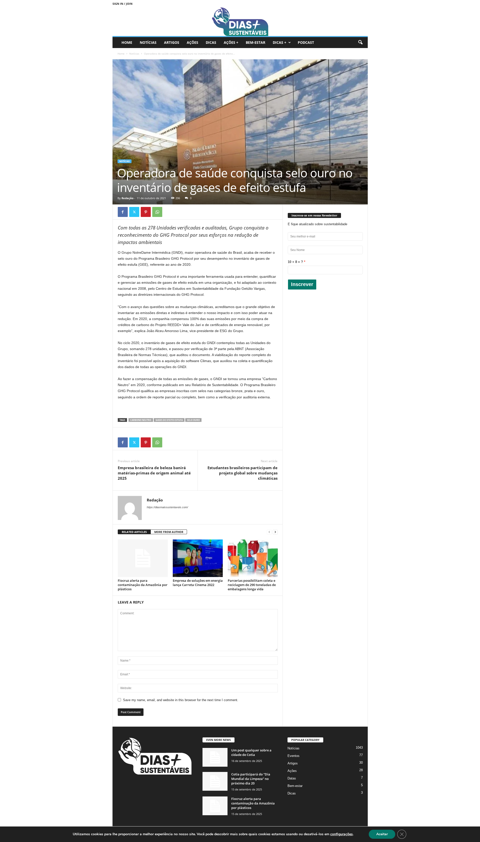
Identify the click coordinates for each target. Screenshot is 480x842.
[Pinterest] (146, 212)
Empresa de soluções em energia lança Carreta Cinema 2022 (198, 582)
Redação (128, 198)
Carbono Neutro (140, 420)
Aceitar (382, 834)
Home (127, 42)
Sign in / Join (122, 4)
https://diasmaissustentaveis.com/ (167, 507)
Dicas (211, 42)
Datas (292, 778)
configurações (341, 834)
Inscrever (302, 284)
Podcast (306, 42)
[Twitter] (134, 212)
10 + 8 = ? (295, 262)
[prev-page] (269, 532)
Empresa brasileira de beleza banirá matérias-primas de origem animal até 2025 (154, 473)
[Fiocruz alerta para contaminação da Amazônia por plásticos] (143, 558)
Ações (192, 42)
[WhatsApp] (157, 212)
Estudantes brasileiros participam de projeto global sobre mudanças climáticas (243, 473)
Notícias (148, 42)
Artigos (171, 42)
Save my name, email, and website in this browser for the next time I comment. (180, 700)
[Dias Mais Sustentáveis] (240, 21)
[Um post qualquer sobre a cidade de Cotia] (215, 757)
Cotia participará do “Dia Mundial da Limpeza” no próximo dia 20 (250, 778)
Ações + (231, 42)
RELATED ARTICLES (134, 532)
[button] (360, 42)
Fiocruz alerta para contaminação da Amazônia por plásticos (143, 584)
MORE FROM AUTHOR (168, 532)
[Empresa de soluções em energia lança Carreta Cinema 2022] (198, 558)
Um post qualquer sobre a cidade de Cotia (251, 752)
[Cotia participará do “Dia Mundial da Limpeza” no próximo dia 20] (215, 781)
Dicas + (279, 42)
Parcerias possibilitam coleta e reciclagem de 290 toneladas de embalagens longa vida (252, 584)
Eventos (294, 756)
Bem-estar (255, 42)
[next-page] (275, 532)
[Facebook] (123, 212)
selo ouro (193, 420)
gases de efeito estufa (169, 420)
